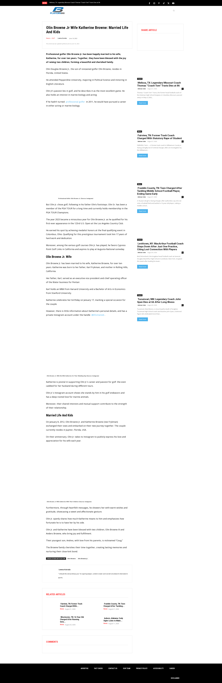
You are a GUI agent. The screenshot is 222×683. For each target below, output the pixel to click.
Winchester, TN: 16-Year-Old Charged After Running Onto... (72, 619)
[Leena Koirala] (50, 573)
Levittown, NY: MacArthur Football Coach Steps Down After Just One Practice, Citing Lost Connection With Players (160, 246)
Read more (142, 103)
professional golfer (75, 101)
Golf (53, 38)
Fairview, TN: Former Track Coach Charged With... (71, 605)
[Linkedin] (170, 39)
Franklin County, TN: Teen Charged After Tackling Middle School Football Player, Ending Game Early (159, 191)
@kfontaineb (97, 314)
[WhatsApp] (163, 39)
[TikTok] (164, 3)
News (48, 38)
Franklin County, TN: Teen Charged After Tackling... (114, 605)
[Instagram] (154, 3)
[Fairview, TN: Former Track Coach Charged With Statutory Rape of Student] (52, 606)
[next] (118, 3)
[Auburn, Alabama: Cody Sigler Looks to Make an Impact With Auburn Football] (95, 620)
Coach (140, 79)
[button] (173, 10)
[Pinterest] (159, 3)
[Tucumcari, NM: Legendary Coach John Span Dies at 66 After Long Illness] (160, 284)
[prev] (115, 3)
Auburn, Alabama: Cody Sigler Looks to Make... (113, 619)
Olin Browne (71, 558)
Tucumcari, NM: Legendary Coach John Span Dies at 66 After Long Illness (159, 300)
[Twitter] (168, 3)
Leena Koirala (62, 38)
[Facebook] (149, 3)
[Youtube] (173, 3)
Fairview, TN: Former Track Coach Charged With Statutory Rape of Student (159, 137)
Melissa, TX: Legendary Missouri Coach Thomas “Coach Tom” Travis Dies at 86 (74, 2)
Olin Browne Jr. (83, 558)
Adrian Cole (142, 89)
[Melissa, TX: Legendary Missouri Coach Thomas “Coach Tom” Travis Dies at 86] (160, 68)
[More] (177, 39)
